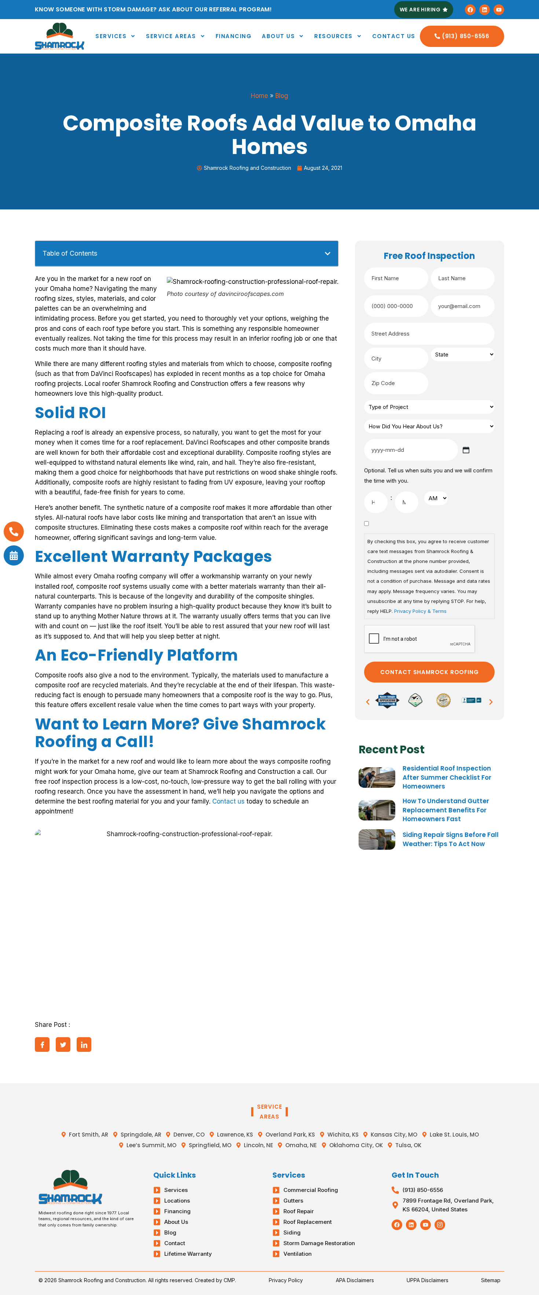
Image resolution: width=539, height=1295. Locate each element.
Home (259, 95)
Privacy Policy (286, 1280)
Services (110, 36)
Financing (234, 36)
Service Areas (171, 36)
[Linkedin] (484, 9)
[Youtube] (499, 9)
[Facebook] (470, 9)
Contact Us (393, 36)
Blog (281, 95)
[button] (327, 253)
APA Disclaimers (355, 1280)
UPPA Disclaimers (427, 1280)
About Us (278, 36)
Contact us (228, 801)
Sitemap (490, 1280)
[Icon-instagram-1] (439, 1224)
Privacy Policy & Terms (420, 611)
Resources (333, 36)
